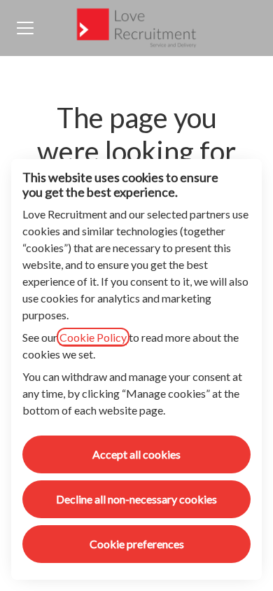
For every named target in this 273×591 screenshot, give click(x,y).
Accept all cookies (136, 454)
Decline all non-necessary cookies (136, 499)
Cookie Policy (93, 337)
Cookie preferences (137, 543)
